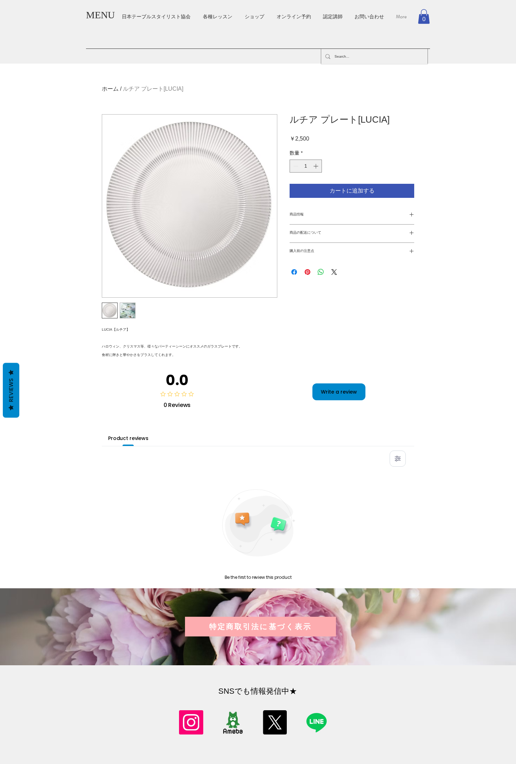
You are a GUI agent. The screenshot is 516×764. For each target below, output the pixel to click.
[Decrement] (295, 166)
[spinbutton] (305, 166)
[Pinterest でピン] (307, 272)
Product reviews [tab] (128, 438)
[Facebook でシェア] (294, 272)
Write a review (339, 391)
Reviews (11, 390)
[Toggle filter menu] (398, 459)
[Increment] (316, 166)
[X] (275, 722)
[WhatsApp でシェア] (321, 272)
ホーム (110, 89)
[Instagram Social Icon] (191, 722)
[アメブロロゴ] (233, 722)
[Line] (316, 722)
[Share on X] (334, 272)
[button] (424, 16)
